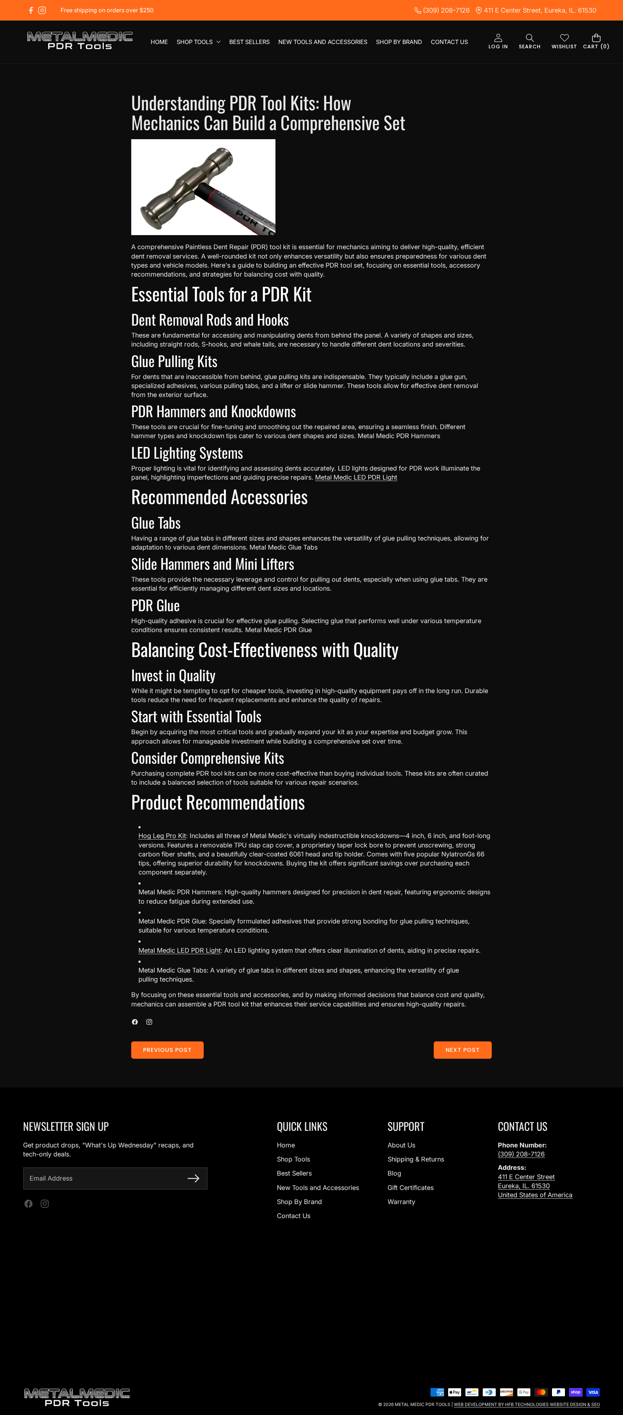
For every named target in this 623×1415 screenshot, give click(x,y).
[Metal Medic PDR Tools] (80, 42)
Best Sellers (294, 1173)
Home (286, 1145)
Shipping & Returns (416, 1159)
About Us (401, 1145)
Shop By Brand (299, 1201)
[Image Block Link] (77, 1398)
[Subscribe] (193, 1178)
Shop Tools (293, 1159)
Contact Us (293, 1216)
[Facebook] (31, 10)
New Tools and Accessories (318, 1187)
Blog (394, 1173)
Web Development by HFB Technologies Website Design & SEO (527, 1404)
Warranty (401, 1201)
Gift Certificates (411, 1187)
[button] (530, 42)
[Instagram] (42, 10)
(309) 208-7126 (521, 1154)
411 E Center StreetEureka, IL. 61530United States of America (535, 1186)
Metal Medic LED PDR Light (356, 477)
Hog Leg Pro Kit (162, 835)
